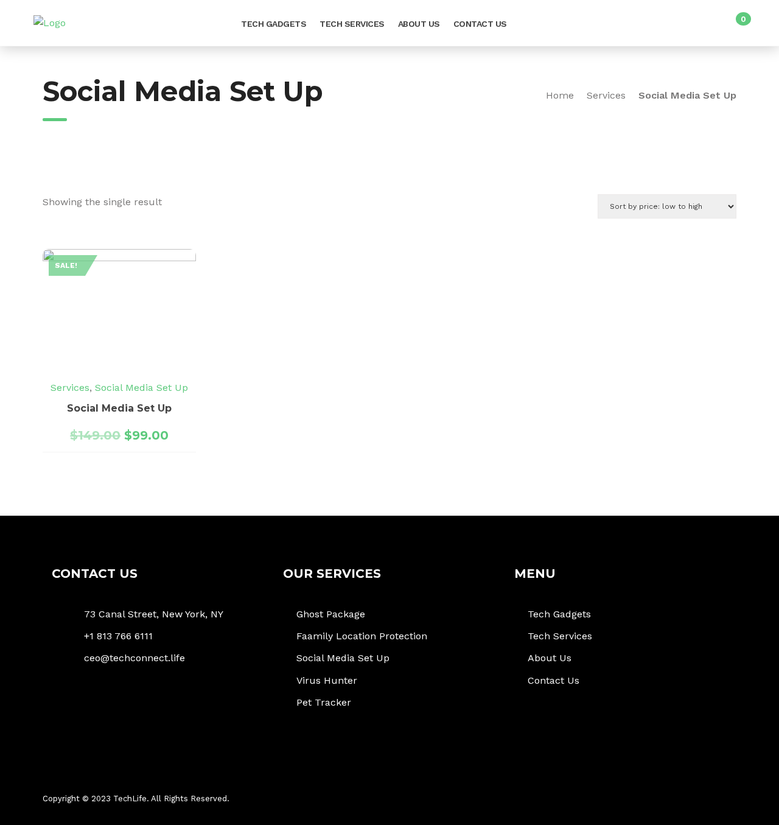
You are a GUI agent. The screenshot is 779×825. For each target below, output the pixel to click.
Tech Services (352, 24)
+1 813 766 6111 (118, 636)
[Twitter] (658, 799)
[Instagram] (701, 799)
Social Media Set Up (141, 387)
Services (606, 95)
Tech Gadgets (273, 24)
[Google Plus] (680, 799)
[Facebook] (637, 799)
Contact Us (480, 24)
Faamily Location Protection (361, 636)
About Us (419, 24)
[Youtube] (722, 799)
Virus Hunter (326, 680)
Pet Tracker (323, 702)
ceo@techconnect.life (134, 658)
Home (560, 95)
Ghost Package (330, 614)
